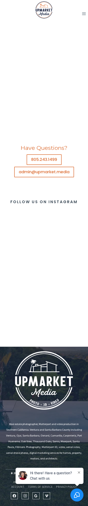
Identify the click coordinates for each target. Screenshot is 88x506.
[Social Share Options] (4, 252)
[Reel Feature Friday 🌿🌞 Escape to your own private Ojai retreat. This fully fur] (22, 233)
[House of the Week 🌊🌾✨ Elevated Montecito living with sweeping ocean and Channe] (22, 277)
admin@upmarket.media (44, 172)
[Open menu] (84, 13)
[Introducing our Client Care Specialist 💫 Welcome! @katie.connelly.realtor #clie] (66, 233)
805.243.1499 (44, 159)
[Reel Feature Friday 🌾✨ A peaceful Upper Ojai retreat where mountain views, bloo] (66, 321)
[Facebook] (14, 495)
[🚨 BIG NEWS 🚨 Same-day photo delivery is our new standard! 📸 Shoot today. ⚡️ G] (22, 321)
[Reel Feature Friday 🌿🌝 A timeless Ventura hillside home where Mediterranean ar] (66, 277)
